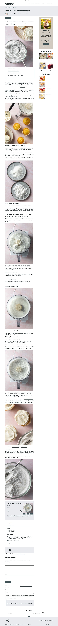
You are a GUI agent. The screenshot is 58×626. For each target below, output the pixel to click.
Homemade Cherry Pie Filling (49, 70)
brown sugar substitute (9, 90)
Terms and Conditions (22, 624)
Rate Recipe (14, 17)
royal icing (32, 400)
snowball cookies (24, 446)
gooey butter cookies (15, 446)
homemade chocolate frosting (14, 400)
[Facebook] (45, 47)
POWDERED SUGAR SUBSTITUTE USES (15, 75)
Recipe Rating (7, 561)
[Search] (52, 4)
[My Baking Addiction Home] (9, 4)
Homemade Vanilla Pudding (42, 70)
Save (24, 513)
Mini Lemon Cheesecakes (49, 88)
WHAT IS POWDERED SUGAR (13, 70)
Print (31, 513)
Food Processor (11, 525)
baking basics (22, 86)
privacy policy (18, 19)
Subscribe (51, 620)
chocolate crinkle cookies (13, 96)
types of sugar (23, 148)
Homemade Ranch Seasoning (42, 60)
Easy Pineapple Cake (49, 94)
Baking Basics (15, 7)
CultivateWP (29, 624)
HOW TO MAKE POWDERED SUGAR (14, 73)
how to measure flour (9, 453)
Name (6, 574)
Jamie (10, 13)
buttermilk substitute (29, 89)
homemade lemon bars (18, 402)
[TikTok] (49, 47)
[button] (11, 13)
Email (6, 578)
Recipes (42, 620)
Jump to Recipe (8, 17)
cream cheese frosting (24, 400)
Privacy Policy (17, 624)
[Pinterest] (47, 47)
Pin (27, 513)
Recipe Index (10, 7)
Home (6, 7)
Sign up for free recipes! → (29, 0)
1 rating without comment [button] (20, 553)
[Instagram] (43, 47)
